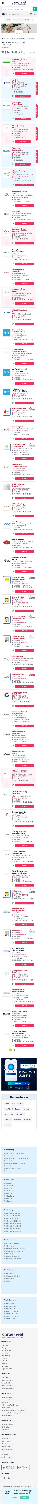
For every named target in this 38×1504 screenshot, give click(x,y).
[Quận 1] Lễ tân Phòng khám (19, 793)
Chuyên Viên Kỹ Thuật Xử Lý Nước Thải (19, 712)
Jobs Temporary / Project (12, 1276)
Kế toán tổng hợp (18, 539)
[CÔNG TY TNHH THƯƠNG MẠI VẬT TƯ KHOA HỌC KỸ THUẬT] (7, 62)
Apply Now (24, 73)
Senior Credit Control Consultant (19, 1012)
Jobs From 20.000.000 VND (12, 1226)
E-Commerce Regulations (9, 1405)
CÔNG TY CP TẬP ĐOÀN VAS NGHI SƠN (22, 562)
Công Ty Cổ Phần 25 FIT (19, 506)
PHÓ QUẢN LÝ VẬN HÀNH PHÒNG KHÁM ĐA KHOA (19, 390)
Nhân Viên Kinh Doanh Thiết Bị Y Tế (15, 60)
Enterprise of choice (14, 14)
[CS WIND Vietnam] (7, 253)
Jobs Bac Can (8, 1193)
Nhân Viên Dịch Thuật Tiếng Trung (19, 971)
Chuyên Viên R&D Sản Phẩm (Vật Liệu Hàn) (19, 618)
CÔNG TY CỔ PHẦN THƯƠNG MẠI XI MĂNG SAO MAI (22, 542)
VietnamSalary (6, 1350)
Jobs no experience (10, 1306)
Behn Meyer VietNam (18, 468)
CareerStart (5, 1366)
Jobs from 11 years (9, 1319)
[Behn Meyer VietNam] (7, 467)
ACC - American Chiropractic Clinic (22, 233)
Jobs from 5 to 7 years (11, 1314)
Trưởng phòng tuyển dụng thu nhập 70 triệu (19, 813)
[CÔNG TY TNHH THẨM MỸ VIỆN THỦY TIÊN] (7, 128)
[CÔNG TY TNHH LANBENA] (7, 973)
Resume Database (7, 1380)
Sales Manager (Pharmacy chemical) (19, 465)
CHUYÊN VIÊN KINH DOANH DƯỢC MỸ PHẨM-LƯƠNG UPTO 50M (19, 445)
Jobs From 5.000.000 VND (12, 1216)
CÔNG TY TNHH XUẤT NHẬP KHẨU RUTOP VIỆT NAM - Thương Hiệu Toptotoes (22, 449)
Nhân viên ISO (17, 930)
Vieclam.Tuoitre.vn (7, 1424)
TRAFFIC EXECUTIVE (19, 409)
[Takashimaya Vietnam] (7, 272)
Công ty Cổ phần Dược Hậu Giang (20, 107)
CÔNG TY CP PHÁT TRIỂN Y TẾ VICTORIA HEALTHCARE (21, 796)
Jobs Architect (8, 1166)
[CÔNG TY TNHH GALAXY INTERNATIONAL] (7, 695)
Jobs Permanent (9, 1273)
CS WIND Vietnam (17, 254)
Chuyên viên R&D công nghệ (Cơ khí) (18, 578)
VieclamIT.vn (5, 1427)
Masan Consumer (17, 676)
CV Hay (3, 1348)
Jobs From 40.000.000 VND (12, 1231)
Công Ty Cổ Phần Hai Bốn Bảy (21, 816)
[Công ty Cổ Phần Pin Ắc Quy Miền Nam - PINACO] (7, 194)
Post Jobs (4, 1377)
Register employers (7, 1388)
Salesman (17, 1119)
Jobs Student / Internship (12, 1243)
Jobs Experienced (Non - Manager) (14, 1248)
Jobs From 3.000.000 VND (12, 1213)
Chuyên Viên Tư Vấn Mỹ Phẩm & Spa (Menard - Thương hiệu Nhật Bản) (19, 852)
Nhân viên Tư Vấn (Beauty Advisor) (15, 290)
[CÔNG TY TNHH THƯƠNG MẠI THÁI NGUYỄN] (7, 774)
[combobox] (16, 9)
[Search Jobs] (35, 9)
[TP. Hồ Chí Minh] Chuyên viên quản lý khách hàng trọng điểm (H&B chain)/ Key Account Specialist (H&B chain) (19, 350)
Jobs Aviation (8, 1171)
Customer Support (7, 1415)
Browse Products (6, 1385)
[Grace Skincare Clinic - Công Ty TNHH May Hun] (7, 292)
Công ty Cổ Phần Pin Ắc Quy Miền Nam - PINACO (22, 196)
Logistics (26, 1109)
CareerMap (4, 1353)
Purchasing (27, 1119)
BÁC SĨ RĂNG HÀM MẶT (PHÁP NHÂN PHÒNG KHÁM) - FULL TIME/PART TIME (19, 991)
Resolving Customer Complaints (11, 1413)
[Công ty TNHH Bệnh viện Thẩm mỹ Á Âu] (7, 174)
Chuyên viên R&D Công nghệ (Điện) (18, 598)
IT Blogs (4, 1358)
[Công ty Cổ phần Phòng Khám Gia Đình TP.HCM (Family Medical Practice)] (7, 214)
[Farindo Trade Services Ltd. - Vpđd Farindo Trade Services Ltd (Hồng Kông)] (7, 83)
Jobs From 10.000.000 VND (12, 1221)
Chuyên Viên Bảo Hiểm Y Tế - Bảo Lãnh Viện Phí (19, 331)
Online (6, 1104)
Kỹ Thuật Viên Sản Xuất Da (18, 752)
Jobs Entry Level (9, 1246)
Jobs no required (9, 1303)
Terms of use (5, 1407)
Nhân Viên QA (16, 891)
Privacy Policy (5, 1400)
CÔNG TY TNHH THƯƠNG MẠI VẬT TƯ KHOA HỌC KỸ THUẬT (23, 63)
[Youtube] (9, 1478)
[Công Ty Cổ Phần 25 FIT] (7, 506)
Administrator (5, 1457)
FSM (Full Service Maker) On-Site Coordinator (17, 81)
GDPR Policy (5, 1402)
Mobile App (4, 1361)
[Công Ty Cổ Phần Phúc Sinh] (7, 412)
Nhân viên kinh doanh (12, 1109)
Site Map (4, 1363)
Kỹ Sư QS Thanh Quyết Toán (19, 311)
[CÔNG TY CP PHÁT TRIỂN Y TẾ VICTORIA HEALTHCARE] (7, 794)
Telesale (4, 1452)
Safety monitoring (7, 1449)
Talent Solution (6, 1383)
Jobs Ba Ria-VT (9, 1191)
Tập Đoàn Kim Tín (17, 581)
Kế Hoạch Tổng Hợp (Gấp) (18, 172)
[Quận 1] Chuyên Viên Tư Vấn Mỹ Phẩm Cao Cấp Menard (19, 872)
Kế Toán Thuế (14, 126)
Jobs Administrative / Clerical (13, 1156)
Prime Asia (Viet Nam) (18, 716)
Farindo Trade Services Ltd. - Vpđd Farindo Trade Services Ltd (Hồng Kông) (21, 84)
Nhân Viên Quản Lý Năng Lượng (18, 732)
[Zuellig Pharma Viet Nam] (7, 1014)
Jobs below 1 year (9, 1308)
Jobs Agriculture (9, 1161)
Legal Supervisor (18, 674)
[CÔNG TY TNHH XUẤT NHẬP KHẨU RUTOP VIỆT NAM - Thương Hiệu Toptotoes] (7, 447)
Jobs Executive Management (13, 1258)
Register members (7, 1369)
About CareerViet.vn (7, 1397)
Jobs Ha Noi (7, 1183)
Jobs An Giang (8, 1188)
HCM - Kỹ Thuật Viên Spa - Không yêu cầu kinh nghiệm (19, 832)
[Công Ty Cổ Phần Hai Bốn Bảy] (7, 815)
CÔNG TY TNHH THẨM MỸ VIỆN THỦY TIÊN (21, 130)
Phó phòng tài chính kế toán (19, 558)
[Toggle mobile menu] (2, 2)
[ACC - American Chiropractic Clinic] (7, 232)
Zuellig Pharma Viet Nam (19, 1015)
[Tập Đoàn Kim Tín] (7, 580)
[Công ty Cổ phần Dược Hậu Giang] (7, 105)
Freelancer (4, 1439)
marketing (7, 1119)
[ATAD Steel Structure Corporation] (7, 313)
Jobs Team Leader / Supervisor (13, 1251)
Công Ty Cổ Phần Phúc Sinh (20, 411)
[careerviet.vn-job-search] (8, 1467)
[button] (13, 73)
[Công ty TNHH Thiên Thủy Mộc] (7, 834)
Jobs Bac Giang (9, 1196)
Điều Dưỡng (16, 211)
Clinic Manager (17, 522)
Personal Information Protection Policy (13, 1410)
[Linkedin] (5, 1478)
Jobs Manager (8, 1253)
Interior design (6, 1441)
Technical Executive (15, 230)
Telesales (7, 1125)
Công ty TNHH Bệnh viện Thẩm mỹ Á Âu (23, 175)
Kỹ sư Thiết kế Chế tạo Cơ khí (19, 192)
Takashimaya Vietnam (18, 273)
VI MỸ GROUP (16, 913)
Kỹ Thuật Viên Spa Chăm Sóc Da (15, 772)
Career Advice (5, 1355)
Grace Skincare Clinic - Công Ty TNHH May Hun (21, 293)
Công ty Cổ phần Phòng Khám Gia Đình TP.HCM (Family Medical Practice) (22, 213)
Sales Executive (17, 1104)
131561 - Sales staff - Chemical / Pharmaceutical (19, 485)
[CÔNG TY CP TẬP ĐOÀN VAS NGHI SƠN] (7, 560)
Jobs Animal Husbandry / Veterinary (15, 1163)
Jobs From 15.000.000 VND (12, 1223)
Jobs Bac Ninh (8, 1201)
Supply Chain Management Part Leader (18, 251)
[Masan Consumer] (7, 677)
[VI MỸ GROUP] (7, 912)
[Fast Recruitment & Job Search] (19, 3)
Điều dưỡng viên (17, 427)
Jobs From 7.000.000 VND (12, 1218)
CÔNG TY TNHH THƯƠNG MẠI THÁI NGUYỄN (22, 775)
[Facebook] (1, 1478)
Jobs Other (7, 1281)
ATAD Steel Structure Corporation (22, 314)
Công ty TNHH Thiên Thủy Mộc (21, 836)
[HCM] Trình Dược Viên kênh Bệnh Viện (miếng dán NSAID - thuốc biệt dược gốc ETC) (17, 149)
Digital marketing (7, 1444)
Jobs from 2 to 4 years (11, 1311)
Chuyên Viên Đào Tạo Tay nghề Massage (19, 1032)
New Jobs (4, 1345)
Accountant (20, 1114)
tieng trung (8, 1114)
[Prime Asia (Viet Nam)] (7, 714)
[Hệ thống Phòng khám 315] (7, 332)
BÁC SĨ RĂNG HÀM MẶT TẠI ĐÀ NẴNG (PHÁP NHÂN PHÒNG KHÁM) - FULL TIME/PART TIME (19, 910)
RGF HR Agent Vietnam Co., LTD (21, 488)
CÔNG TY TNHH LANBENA (19, 974)
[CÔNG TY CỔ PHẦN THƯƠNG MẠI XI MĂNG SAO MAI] (7, 542)
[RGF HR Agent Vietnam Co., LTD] (7, 487)
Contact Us (5, 1430)
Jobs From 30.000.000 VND (12, 1228)
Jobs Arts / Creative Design (12, 1168)
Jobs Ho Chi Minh (9, 1186)
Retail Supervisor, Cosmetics (18, 270)
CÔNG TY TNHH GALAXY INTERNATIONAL (19, 696)
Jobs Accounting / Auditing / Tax (14, 1153)
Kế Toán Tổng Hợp (18, 504)
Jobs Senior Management (12, 1256)
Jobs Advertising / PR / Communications (16, 1158)
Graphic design (6, 1446)
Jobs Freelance (9, 1278)
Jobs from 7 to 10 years (11, 1316)
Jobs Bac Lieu (8, 1198)
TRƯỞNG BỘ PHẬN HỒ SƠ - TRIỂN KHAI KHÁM (19, 370)
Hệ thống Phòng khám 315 (20, 334)
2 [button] (14, 1050)
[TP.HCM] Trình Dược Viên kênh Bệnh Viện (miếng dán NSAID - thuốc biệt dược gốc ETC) (17, 104)
